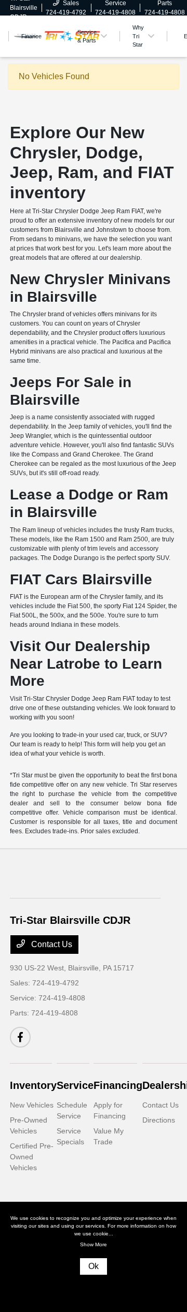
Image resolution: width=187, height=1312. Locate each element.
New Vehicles (32, 1105)
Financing (118, 1085)
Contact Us (50, 944)
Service (75, 1085)
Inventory (33, 1085)
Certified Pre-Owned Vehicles (32, 1157)
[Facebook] (20, 1037)
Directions (158, 1120)
